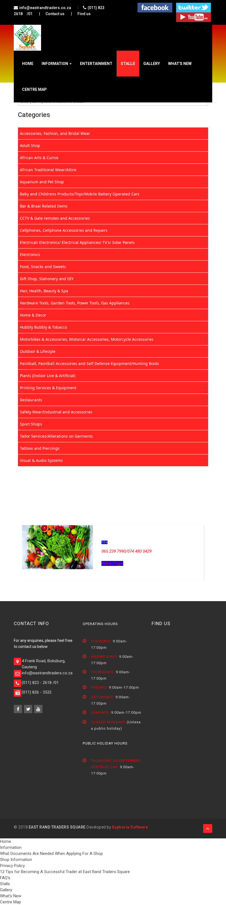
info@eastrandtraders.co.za (45, 8)
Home (5, 841)
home (27, 63)
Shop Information (16, 859)
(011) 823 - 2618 (37, 682)
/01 (30, 14)
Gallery (151, 63)
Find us (84, 14)
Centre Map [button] (34, 89)
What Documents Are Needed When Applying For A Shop (51, 853)
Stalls (128, 63)
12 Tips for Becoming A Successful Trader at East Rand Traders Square (65, 871)
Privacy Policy (12, 865)
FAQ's (5, 877)
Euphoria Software (130, 827)
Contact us (54, 14)
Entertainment (96, 63)
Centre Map (10, 901)
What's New (180, 63)
